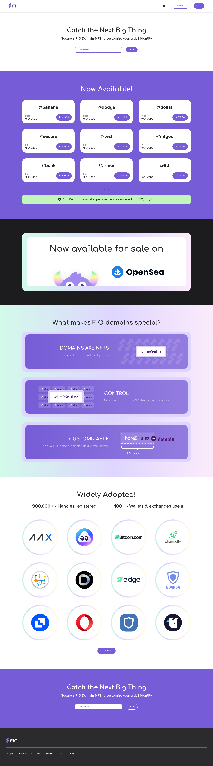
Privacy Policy (25, 753)
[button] (198, 6)
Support (10, 753)
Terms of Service (44, 753)
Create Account (180, 5)
